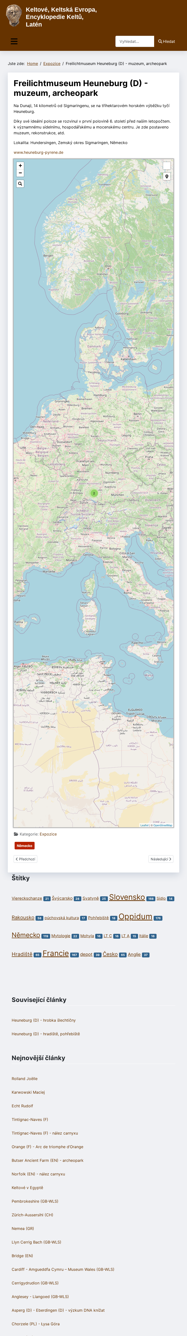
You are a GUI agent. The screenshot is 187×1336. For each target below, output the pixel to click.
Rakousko (23, 917)
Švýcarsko (62, 898)
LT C (108, 935)
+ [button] (20, 166)
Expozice (48, 834)
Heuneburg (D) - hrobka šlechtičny (44, 1020)
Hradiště (22, 954)
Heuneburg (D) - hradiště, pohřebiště (46, 1033)
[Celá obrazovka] (166, 165)
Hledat (169, 41)
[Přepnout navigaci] (14, 41)
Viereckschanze (27, 898)
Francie (56, 953)
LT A (126, 935)
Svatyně (91, 898)
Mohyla (87, 935)
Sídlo (161, 898)
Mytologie (60, 935)
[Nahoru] (178, 1327)
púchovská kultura (62, 917)
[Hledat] (20, 183)
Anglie (134, 954)
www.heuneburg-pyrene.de (38, 152)
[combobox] (134, 41)
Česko (110, 954)
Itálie (143, 935)
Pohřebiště (98, 917)
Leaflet (144, 825)
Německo (24, 846)
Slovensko (127, 897)
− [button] (20, 173)
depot (86, 954)
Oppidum (135, 916)
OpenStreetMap (162, 825)
